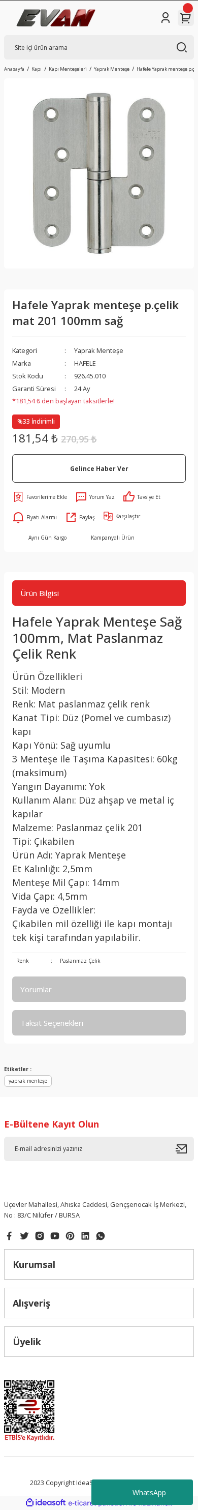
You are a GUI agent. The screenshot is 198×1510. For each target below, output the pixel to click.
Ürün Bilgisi (39, 593)
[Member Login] (165, 18)
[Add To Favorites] (39, 497)
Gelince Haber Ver (99, 468)
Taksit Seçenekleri (51, 1023)
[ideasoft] (45, 1502)
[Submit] (185, 1149)
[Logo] (56, 18)
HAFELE (85, 363)
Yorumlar (36, 989)
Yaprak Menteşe (98, 350)
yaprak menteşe (28, 1080)
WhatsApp (149, 1492)
